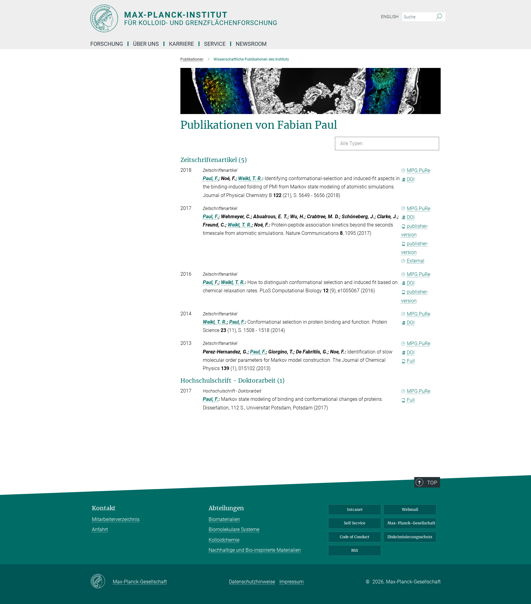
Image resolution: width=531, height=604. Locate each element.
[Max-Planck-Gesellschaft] (101, 581)
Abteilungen (226, 508)
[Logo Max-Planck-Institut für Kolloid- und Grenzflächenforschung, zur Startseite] (205, 18)
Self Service (354, 523)
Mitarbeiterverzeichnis (116, 519)
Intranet (355, 509)
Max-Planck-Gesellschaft (411, 523)
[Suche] (439, 17)
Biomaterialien (224, 519)
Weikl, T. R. (250, 178)
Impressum (291, 582)
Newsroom (251, 43)
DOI (411, 179)
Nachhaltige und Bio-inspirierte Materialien (255, 550)
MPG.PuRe (418, 170)
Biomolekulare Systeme (234, 529)
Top (432, 483)
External (415, 261)
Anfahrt (100, 529)
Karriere (181, 43)
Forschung (106, 43)
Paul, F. (210, 178)
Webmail (410, 509)
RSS (354, 550)
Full (411, 361)
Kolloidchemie (224, 540)
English (390, 16)
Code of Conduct (354, 537)
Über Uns (146, 43)
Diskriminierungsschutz (409, 537)
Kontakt (104, 508)
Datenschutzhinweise (252, 582)
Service (215, 43)
